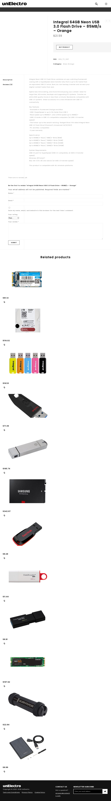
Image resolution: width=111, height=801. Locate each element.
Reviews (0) (7, 84)
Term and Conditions (11, 792)
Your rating (13, 214)
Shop (26, 14)
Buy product (64, 47)
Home (20, 14)
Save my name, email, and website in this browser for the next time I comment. (41, 210)
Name (11, 193)
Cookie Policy (40, 792)
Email (11, 200)
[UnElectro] (14, 3)
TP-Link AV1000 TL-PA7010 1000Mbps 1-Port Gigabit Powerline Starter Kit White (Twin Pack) (109, 21)
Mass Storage (39, 14)
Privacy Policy (27, 792)
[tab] (13, 79)
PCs (31, 14)
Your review (13, 222)
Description (7, 80)
